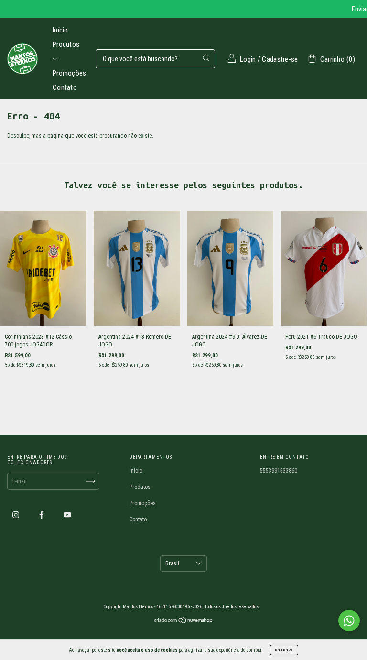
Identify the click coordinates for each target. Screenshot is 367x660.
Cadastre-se (280, 59)
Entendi (284, 650)
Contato (65, 87)
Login (248, 59)
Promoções (69, 73)
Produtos (140, 487)
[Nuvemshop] (184, 621)
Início (60, 30)
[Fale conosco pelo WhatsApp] (349, 620)
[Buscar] (206, 58)
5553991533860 (278, 470)
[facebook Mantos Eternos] (42, 514)
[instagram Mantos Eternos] (16, 514)
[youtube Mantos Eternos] (67, 514)
